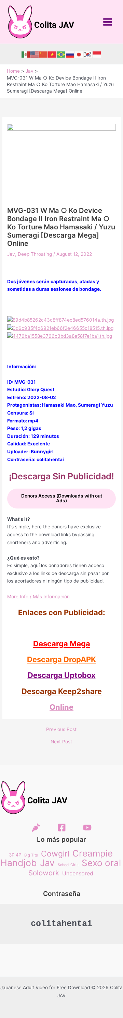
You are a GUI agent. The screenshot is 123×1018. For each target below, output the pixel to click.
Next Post (61, 742)
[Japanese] (79, 54)
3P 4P (15, 855)
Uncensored (77, 873)
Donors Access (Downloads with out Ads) (61, 498)
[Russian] (70, 54)
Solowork (43, 873)
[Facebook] (61, 827)
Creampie (92, 854)
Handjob (18, 863)
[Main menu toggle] (108, 22)
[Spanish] (26, 54)
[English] (34, 54)
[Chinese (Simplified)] (43, 54)
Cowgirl (55, 854)
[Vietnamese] (52, 54)
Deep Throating (35, 254)
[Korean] (88, 54)
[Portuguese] (61, 54)
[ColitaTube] (87, 827)
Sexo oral (101, 863)
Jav (11, 254)
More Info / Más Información (38, 596)
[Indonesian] (97, 54)
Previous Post (61, 729)
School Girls (68, 865)
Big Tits (31, 855)
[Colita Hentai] (36, 827)
